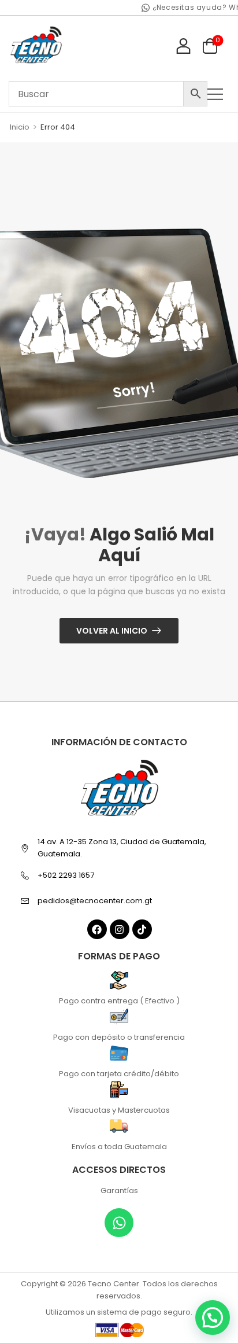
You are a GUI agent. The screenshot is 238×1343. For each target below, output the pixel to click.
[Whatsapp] (119, 1222)
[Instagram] (119, 929)
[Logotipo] (36, 45)
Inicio (19, 127)
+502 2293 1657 (66, 875)
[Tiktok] (142, 929)
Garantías (119, 1190)
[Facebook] (97, 929)
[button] (218, 94)
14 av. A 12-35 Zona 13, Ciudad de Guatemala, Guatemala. (122, 847)
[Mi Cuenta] (183, 45)
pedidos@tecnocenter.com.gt (95, 900)
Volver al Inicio (111, 630)
